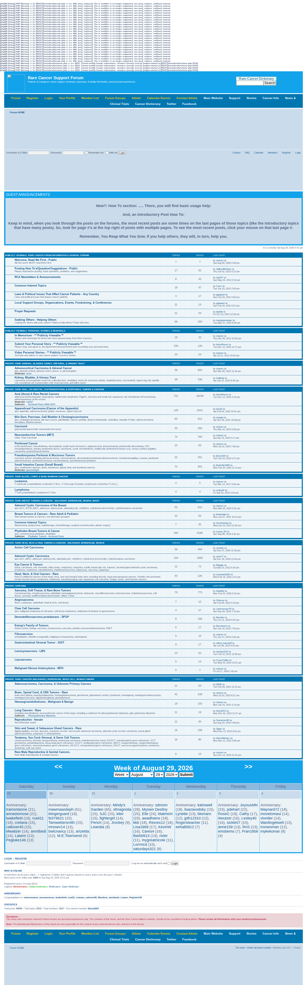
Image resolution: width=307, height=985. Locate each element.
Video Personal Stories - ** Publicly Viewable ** (45, 352)
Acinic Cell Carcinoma (29, 547)
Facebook (189, 104)
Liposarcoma (23, 659)
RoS (246, 827)
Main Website (213, 98)
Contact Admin (187, 98)
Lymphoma (22, 489)
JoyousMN (249, 805)
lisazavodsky (195, 809)
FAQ (247, 152)
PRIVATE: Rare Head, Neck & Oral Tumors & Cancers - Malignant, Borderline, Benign (54, 543)
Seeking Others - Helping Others (35, 319)
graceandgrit (32, 470)
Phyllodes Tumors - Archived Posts (46, 536)
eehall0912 (185, 827)
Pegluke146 (16, 840)
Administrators (20, 886)
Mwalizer (13, 831)
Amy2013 (221, 711)
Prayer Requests (25, 311)
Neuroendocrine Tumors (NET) (34, 434)
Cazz (219, 286)
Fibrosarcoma (24, 634)
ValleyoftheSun (223, 269)
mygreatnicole (153, 840)
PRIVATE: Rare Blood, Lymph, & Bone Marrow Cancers (36, 476)
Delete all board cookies (259, 947)
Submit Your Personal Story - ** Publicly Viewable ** (48, 344)
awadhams (151, 818)
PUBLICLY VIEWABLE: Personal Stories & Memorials (35, 331)
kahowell (205, 805)
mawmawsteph (61, 809)
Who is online (13, 870)
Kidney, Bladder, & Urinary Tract (35, 377)
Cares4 (148, 831)
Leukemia (21, 481)
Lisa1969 (140, 827)
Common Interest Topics (30, 285)
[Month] (12, 796)
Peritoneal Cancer (26, 443)
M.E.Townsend (69, 836)
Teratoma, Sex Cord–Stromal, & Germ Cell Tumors (47, 737)
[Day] (8, 796)
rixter (163, 836)
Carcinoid (21, 426)
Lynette (182, 814)
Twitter (171, 104)
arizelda (82, 831)
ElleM (219, 684)
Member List (90, 98)
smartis (220, 548)
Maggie (219, 565)
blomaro (204, 814)
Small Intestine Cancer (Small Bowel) (39, 464)
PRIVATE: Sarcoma (15, 586)
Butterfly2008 (223, 465)
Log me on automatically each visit (149, 863)
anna (28, 373)
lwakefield (14, 818)
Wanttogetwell (272, 822)
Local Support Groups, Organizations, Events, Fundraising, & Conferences (63, 302)
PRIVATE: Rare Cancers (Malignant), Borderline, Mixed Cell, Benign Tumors (49, 679)
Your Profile (67, 98)
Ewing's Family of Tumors (31, 625)
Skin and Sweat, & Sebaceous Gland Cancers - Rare (48, 728)
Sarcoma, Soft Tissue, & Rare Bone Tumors (43, 590)
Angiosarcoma (24, 599)
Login (48, 98)
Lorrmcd (140, 844)
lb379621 (56, 818)
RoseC (224, 814)
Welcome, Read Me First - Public (36, 259)
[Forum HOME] (16, 82)
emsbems (226, 831)
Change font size (298, 111)
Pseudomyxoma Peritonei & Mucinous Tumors (45, 455)
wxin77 (219, 556)
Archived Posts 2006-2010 (41, 404)
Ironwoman (269, 827)
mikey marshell (223, 643)
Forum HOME (17, 112)
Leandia (97, 827)
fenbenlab (221, 514)
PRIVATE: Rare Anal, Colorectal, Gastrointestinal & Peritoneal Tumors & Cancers (54, 389)
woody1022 (222, 651)
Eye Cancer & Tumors (29, 564)
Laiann (20, 836)
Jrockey (117, 822)
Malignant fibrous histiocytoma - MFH (39, 668)
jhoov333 (220, 456)
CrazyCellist (222, 660)
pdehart (233, 809)
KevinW (164, 827)
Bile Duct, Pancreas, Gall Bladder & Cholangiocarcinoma (51, 416)
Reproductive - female (29, 719)
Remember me (96, 152)
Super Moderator (70, 886)
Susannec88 (222, 720)
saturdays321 (144, 849)
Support (234, 98)
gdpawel (220, 294)
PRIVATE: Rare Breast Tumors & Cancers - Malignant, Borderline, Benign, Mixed (52, 501)
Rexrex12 (157, 822)
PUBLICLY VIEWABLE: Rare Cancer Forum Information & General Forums (47, 255)
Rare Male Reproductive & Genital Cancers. (42, 752)
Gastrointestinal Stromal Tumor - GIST (39, 642)
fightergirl (107, 818)
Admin (136, 98)
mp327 (219, 277)
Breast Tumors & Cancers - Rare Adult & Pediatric (47, 513)
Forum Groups (115, 98)
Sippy (219, 728)
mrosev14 (56, 827)
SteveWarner (223, 738)
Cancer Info (271, 98)
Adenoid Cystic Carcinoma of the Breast (40, 505)
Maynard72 (269, 809)
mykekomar (270, 831)
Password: (56, 152)
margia (219, 417)
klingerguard (58, 814)
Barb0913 (141, 836)
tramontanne (16, 809)
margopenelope (224, 320)
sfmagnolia (122, 809)
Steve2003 (93, 908)
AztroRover (222, 344)
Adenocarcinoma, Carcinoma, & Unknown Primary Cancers (53, 683)
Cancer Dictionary (148, 104)
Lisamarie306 (223, 574)
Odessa (220, 600)
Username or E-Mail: (16, 152)
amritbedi (38, 831)
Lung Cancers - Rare (28, 710)
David (219, 409)
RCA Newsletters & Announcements (38, 277)
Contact (236, 152)
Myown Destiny (154, 809)
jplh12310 (192, 818)
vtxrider (266, 818)
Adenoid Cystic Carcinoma (32, 556)
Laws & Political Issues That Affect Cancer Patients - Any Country (57, 294)
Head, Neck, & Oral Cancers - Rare (36, 573)
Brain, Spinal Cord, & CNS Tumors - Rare (41, 692)
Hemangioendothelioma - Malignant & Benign (44, 701)
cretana (21, 822)
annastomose (17, 814)
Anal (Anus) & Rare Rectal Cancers (37, 394)
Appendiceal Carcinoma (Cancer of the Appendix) (46, 408)
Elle (145, 814)
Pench (96, 822)
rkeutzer (225, 818)
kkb (136, 822)
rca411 (38, 818)
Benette (220, 617)
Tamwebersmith (61, 822)
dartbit (219, 311)
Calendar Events (158, 98)
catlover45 (14, 827)
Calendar (258, 152)
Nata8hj (220, 591)
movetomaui (222, 523)
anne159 (225, 827)
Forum (15, 98)
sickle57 (233, 822)
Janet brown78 (223, 609)
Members (273, 152)
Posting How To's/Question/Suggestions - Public (46, 268)
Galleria (220, 378)
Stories (251, 98)
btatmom (165, 814)
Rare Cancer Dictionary (256, 78)
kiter (120, 814)
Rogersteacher (188, 822)
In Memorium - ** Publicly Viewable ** (39, 335)
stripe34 (220, 490)
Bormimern (221, 626)
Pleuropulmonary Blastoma (41, 715)
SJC (103, 814)
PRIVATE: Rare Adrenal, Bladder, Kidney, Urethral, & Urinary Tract (45, 363)
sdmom (161, 805)
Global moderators (38, 886)
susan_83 (221, 531)
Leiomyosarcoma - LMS (30, 651)
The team (240, 947)
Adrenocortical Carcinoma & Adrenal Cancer (43, 368)
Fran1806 (250, 831)
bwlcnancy (57, 831)
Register (32, 98)
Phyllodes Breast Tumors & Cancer (37, 531)
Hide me (112, 152)
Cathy (244, 814)
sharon (219, 260)
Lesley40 (248, 818)
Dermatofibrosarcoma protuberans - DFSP (42, 616)
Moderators (55, 886)
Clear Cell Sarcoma (27, 608)
